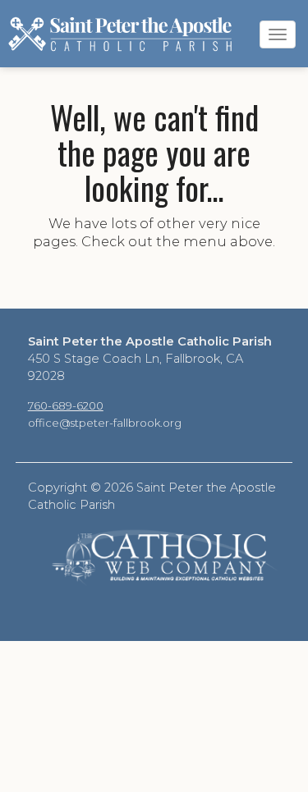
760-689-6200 (65, 405)
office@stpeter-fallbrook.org (105, 422)
